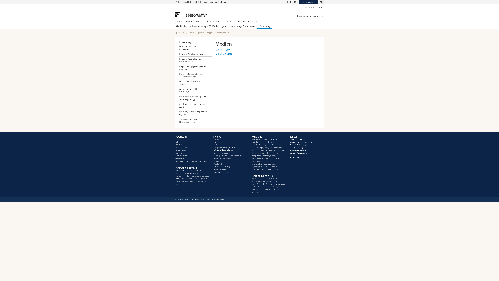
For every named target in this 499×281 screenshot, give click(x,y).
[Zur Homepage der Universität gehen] (191, 14)
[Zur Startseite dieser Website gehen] (176, 32)
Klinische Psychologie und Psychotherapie (190, 60)
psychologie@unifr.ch (298, 150)
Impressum (194, 199)
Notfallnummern (218, 199)
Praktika (216, 161)
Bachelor (216, 139)
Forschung (264, 26)
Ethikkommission (181, 150)
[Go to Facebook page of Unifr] (290, 157)
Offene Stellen (180, 158)
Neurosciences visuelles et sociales (191, 82)
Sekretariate (179, 142)
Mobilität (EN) (218, 164)
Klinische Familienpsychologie (192, 54)
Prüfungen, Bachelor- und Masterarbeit (228, 156)
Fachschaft (179, 153)
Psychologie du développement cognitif (193, 113)
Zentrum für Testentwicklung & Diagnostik (191, 178)
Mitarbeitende (180, 145)
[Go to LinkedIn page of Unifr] (298, 157)
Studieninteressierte (314, 7)
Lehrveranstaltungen (221, 153)
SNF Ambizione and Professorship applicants (192, 161)
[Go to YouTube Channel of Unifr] (294, 157)
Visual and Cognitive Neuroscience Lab (188, 120)
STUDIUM (217, 137)
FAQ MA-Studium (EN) (221, 166)
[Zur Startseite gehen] (176, 2)
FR (287, 2)
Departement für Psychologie (214, 2)
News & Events (193, 21)
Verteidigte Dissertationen (223, 172)
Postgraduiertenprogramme (224, 147)
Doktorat (216, 145)
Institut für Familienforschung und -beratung (192, 176)
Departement (212, 21)
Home (178, 21)
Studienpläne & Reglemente (223, 158)
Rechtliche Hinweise (205, 199)
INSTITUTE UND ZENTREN (186, 168)
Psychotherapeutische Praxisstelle (188, 170)
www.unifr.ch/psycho (298, 153)
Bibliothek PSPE (181, 156)
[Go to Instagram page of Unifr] (301, 157)
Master (216, 142)
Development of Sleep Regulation (189, 47)
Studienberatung (219, 169)
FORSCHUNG (256, 137)
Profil (177, 139)
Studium (228, 21)
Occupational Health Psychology (188, 90)
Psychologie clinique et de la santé (192, 105)
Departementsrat (181, 147)
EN (295, 2)
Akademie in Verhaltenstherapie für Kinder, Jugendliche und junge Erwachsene (215, 26)
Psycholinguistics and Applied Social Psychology (209, 33)
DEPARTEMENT (181, 137)
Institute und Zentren (247, 21)
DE (291, 2)
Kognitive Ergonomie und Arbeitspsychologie (190, 75)
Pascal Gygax (224, 49)
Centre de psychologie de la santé (188, 173)
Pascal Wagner (225, 53)
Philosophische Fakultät (189, 2)
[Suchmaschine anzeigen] (321, 2)
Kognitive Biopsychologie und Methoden (192, 67)
